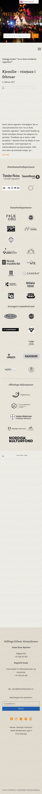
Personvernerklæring (33, 790)
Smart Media (22, 790)
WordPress (12, 790)
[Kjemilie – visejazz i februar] (19, 103)
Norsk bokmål (28, 2)
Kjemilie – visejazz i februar (19, 74)
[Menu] (39, 49)
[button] (35, 36)
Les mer (5, 155)
